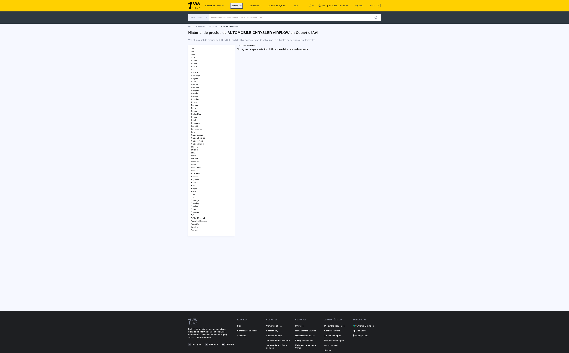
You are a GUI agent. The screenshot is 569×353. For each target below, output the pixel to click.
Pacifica (194, 176)
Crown (194, 102)
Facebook (213, 344)
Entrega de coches (304, 340)
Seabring (195, 203)
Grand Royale (197, 141)
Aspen (194, 63)
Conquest (195, 90)
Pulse (193, 185)
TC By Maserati (198, 218)
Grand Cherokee (198, 138)
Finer (193, 132)
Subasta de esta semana (278, 340)
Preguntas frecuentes (334, 326)
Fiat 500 (194, 126)
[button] (198, 17)
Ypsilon (194, 230)
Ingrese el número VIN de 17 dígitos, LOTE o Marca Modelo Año (236, 18)
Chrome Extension (365, 326)
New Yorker (196, 168)
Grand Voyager (197, 144)
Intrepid (194, 150)
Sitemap (328, 350)
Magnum (195, 162)
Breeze (194, 66)
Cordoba (194, 93)
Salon (193, 197)
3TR (193, 58)
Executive (195, 123)
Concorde (195, 87)
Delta (193, 108)
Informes (299, 326)
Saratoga (195, 200)
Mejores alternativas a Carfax (305, 346)
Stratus (194, 209)
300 (192, 52)
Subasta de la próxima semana (276, 346)
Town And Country (199, 221)
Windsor (194, 227)
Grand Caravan (197, 135)
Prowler (194, 182)
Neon (193, 165)
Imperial (194, 147)
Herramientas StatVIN (305, 331)
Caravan (194, 72)
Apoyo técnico (331, 345)
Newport (194, 171)
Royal (193, 191)
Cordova (194, 96)
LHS (193, 153)
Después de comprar (334, 340)
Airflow (194, 60)
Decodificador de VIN (305, 335)
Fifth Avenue (196, 129)
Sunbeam (195, 212)
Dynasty (194, 117)
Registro (359, 5)
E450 (193, 120)
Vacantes (241, 335)
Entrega (236, 5)
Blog (296, 5)
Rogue (194, 188)
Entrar (373, 5)
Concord (194, 84)
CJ (192, 69)
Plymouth (195, 179)
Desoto (194, 111)
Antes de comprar (332, 335)
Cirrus (193, 81)
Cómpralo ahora (274, 326)
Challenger (195, 75)
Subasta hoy (272, 331)
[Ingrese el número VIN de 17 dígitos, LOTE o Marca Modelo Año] (376, 17)
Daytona (194, 105)
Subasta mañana (274, 335)
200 (192, 49)
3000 (193, 55)
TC (192, 215)
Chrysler (194, 78)
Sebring (194, 206)
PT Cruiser (195, 173)
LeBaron (194, 159)
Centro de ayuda (332, 331)
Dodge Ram (196, 114)
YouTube (229, 344)
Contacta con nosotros (248, 331)
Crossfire (195, 99)
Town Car (195, 224)
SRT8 (193, 194)
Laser (193, 156)
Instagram (196, 344)
